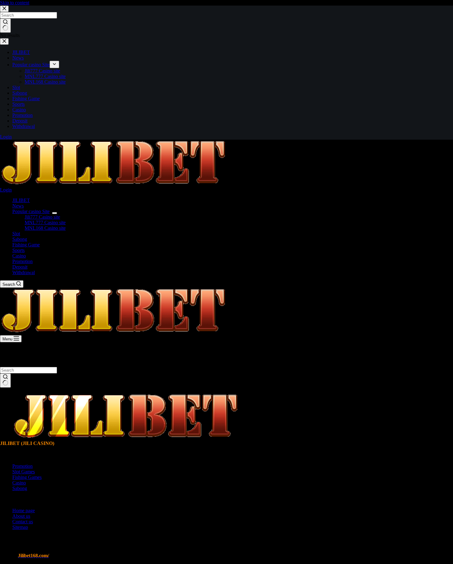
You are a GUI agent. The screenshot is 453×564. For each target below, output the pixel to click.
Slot (16, 233)
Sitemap (20, 527)
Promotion (22, 261)
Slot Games (23, 471)
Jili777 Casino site (42, 217)
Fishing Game (26, 244)
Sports (18, 250)
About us (21, 516)
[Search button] (5, 380)
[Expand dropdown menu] (54, 213)
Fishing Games (27, 477)
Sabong (19, 239)
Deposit (19, 267)
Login (6, 189)
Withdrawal (23, 272)
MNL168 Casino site (45, 228)
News (18, 205)
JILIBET (21, 200)
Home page (23, 510)
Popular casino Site (31, 211)
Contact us (22, 521)
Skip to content (14, 2)
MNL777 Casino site (45, 222)
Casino (19, 255)
